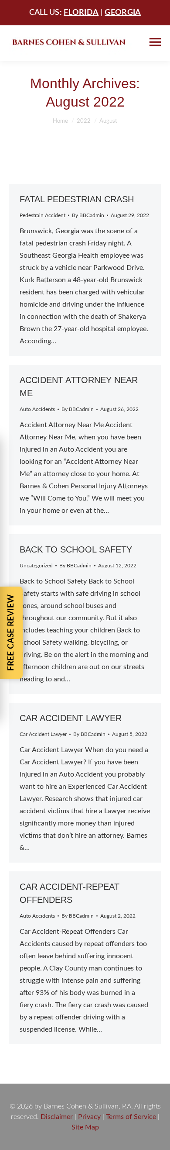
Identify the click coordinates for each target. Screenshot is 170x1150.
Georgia (123, 13)
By (88, 215)
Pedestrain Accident (42, 215)
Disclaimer (57, 1116)
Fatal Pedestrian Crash (77, 199)
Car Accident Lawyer (71, 718)
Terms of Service (131, 1116)
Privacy (89, 1116)
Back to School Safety (76, 549)
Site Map (85, 1127)
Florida (81, 13)
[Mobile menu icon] (155, 42)
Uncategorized (36, 565)
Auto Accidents (37, 409)
